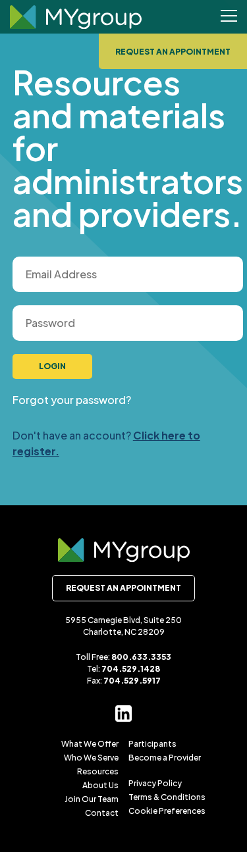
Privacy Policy (155, 783)
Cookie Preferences (167, 811)
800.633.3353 (141, 657)
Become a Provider (164, 758)
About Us (100, 785)
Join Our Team (92, 799)
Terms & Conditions (167, 797)
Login (52, 366)
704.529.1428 (130, 669)
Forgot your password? (72, 400)
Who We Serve (91, 758)
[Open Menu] (229, 17)
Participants (152, 744)
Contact (102, 813)
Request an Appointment (173, 52)
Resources (98, 771)
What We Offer (90, 744)
